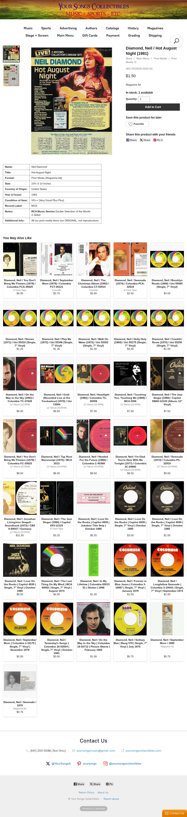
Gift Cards (90, 36)
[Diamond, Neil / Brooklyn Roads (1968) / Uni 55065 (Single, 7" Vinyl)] (167, 259)
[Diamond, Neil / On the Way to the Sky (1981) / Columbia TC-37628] (20, 373)
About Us (103, 792)
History (133, 28)
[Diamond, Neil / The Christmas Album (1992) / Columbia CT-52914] (93, 259)
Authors (91, 28)
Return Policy (86, 792)
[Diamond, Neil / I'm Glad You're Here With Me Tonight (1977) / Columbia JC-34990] (130, 436)
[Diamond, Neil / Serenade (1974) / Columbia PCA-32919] (130, 259)
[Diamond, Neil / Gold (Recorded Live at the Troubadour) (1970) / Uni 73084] (57, 373)
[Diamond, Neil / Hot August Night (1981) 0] (11, 54)
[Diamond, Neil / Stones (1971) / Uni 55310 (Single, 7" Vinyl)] (20, 318)
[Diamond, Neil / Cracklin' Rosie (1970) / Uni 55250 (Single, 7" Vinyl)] (167, 318)
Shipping (155, 36)
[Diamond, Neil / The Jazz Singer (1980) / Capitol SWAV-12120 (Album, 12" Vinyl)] (167, 373)
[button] (137, 124)
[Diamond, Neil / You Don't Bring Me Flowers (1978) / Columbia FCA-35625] (20, 259)
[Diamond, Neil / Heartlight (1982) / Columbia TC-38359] (93, 373)
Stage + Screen (37, 36)
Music (28, 28)
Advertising (68, 28)
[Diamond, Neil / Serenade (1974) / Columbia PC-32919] (167, 436)
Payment (112, 36)
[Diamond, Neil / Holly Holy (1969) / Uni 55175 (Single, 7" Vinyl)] (130, 318)
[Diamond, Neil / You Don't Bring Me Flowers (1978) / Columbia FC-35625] (20, 436)
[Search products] (176, 41)
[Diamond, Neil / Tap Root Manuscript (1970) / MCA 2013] (57, 436)
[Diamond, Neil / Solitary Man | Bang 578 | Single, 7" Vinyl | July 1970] (130, 619)
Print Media (160, 58)
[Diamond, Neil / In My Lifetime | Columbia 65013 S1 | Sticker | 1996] (93, 560)
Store (129, 58)
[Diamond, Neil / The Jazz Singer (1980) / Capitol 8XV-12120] (57, 498)
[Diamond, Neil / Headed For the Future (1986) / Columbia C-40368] (93, 436)
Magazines (155, 28)
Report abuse (111, 798)
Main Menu (65, 36)
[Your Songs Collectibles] (93, 9)
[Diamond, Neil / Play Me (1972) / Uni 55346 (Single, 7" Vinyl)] (57, 318)
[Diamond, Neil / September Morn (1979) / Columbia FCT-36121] (57, 259)
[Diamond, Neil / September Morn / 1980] (167, 619)
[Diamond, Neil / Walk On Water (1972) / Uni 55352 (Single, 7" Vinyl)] (93, 318)
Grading (134, 36)
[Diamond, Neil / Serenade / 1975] (20, 681)
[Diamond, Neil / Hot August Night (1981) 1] (11, 75)
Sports (46, 28)
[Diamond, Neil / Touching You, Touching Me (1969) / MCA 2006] (130, 373)
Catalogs (112, 28)
